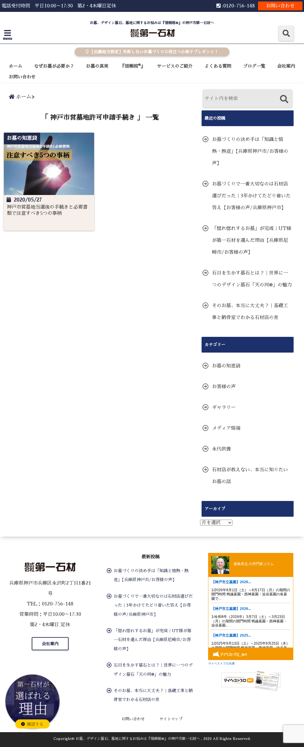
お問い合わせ (280, 6)
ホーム (15, 66)
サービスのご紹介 (175, 66)
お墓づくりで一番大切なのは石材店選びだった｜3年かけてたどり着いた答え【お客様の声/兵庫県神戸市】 (251, 196)
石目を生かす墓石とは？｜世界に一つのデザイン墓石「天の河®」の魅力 (252, 279)
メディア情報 (226, 428)
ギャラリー (224, 407)
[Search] (284, 99)
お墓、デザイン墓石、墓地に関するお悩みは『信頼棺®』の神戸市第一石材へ (138, 738)
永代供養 (221, 449)
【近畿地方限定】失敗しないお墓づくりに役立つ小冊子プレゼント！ (153, 52)
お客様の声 (224, 386)
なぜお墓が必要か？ (54, 66)
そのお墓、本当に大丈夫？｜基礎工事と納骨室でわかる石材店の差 (250, 311)
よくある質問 (218, 66)
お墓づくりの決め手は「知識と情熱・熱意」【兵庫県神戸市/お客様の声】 (250, 151)
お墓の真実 (97, 66)
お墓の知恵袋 (226, 366)
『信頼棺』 (132, 65)
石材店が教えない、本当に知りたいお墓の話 (250, 475)
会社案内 (286, 66)
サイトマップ (171, 719)
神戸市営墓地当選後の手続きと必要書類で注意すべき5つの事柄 (47, 210)
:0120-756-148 (238, 6)
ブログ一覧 (254, 66)
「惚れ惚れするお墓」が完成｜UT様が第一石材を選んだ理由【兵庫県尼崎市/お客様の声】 (251, 240)
